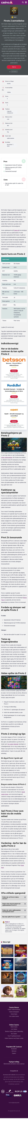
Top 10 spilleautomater (14, 1036)
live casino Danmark (13, 744)
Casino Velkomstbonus (14, 1009)
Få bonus (14, 370)
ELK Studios (14, 71)
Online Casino (14, 1025)
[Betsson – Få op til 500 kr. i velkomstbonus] (14, 361)
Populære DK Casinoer (14, 1047)
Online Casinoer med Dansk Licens (14, 1038)
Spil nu (14, 67)
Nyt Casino (14, 1033)
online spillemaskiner (6, 457)
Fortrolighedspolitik (14, 1102)
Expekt (14, 1053)
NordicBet (14, 1049)
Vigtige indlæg (14, 1062)
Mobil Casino (14, 1027)
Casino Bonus (14, 1007)
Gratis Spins (14, 1014)
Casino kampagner (14, 1012)
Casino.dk (16, 44)
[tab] (14, 898)
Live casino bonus (14, 1016)
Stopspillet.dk (14, 1071)
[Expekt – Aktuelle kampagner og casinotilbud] (14, 411)
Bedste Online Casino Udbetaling (14, 1031)
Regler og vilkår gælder (11, 425)
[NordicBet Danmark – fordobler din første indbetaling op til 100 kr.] (14, 387)
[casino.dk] (7, 2)
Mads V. (7, 922)
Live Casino (14, 1029)
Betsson (14, 1051)
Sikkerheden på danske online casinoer (14, 1064)
